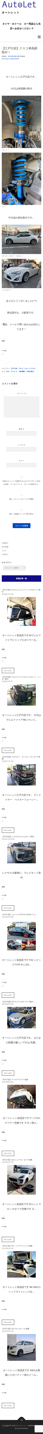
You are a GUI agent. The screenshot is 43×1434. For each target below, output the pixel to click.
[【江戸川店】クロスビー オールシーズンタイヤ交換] (21, 784)
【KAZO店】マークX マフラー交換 (15, 1079)
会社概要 (5, 547)
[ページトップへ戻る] (21, 1420)
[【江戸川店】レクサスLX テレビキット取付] (21, 862)
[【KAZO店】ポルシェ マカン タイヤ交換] (21, 1193)
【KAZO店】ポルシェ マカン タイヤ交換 (17, 1160)
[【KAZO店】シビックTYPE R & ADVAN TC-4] (21, 949)
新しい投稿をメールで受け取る (21, 514)
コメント (21, 393)
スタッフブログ (30, 368)
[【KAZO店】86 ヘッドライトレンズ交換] (21, 1276)
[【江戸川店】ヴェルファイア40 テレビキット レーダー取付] (21, 704)
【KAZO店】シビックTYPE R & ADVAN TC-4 (19, 915)
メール (21, 445)
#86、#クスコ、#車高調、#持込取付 (20, 371)
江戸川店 (14, 368)
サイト (21, 461)
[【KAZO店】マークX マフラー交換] (21, 1107)
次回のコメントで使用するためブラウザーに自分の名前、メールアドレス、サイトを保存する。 (22, 482)
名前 (21, 429)
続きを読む (8, 670)
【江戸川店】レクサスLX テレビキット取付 (18, 837)
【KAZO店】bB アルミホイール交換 (15, 1329)
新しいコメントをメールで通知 (21, 499)
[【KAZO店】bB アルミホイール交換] (21, 1359)
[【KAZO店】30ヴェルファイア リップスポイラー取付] (21, 624)
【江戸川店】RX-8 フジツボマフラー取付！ (18, 1002)
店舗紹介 (5, 543)
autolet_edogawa (10, 59)
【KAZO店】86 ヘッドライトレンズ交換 (17, 1246)
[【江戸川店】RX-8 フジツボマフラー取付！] (21, 1027)
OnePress (32, 1425)
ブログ (21, 368)
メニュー (39, 37)
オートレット (11, 12)
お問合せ (5, 554)
